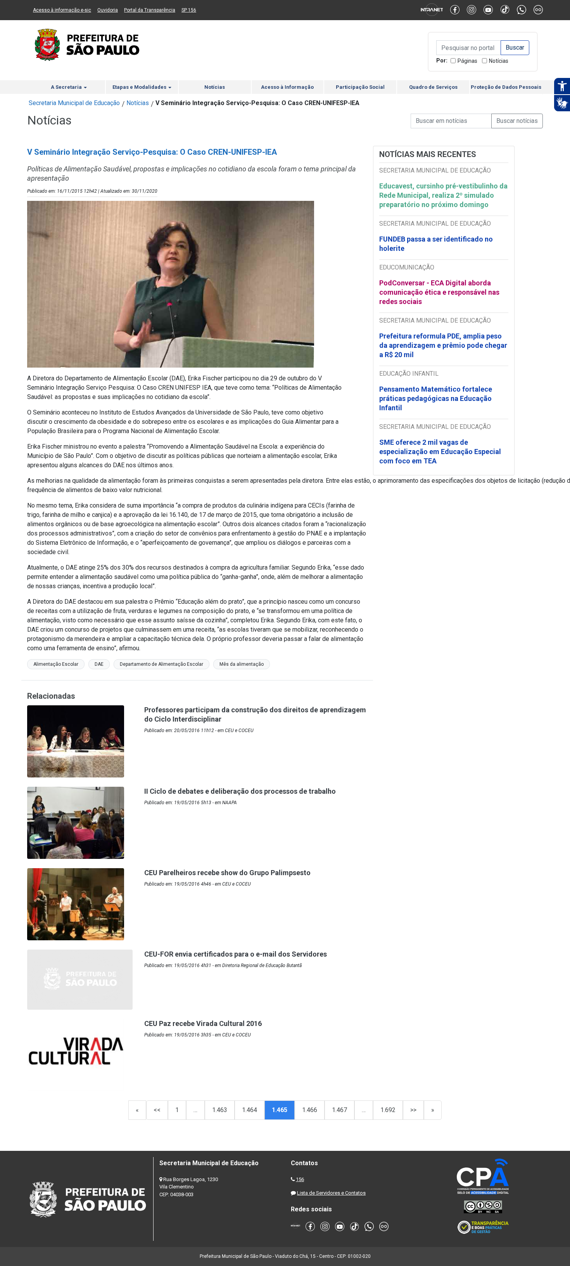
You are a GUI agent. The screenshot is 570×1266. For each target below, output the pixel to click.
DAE (99, 664)
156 (300, 1179)
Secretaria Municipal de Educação (74, 103)
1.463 (219, 1110)
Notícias (498, 61)
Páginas (467, 61)
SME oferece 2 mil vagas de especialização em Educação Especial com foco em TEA (440, 451)
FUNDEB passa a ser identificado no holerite (436, 243)
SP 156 (188, 10)
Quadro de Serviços (433, 87)
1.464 (249, 1110)
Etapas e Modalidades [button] (140, 87)
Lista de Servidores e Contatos (331, 1193)
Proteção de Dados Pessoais (506, 87)
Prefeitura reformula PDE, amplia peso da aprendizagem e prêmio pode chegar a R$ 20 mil (443, 345)
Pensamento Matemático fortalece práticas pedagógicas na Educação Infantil (435, 398)
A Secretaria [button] (67, 87)
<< (157, 1110)
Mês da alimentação (241, 664)
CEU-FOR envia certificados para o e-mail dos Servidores (235, 954)
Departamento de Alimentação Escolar (161, 664)
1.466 (309, 1110)
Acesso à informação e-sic (62, 10)
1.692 (388, 1110)
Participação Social (360, 87)
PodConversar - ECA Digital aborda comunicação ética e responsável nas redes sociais (439, 292)
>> (413, 1110)
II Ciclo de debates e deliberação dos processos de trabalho (240, 791)
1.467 (339, 1110)
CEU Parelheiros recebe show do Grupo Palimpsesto (227, 873)
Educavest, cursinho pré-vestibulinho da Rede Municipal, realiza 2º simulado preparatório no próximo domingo (443, 195)
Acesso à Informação (287, 87)
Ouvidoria (107, 10)
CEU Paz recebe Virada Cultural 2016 (203, 1023)
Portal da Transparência (149, 10)
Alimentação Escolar (55, 664)
